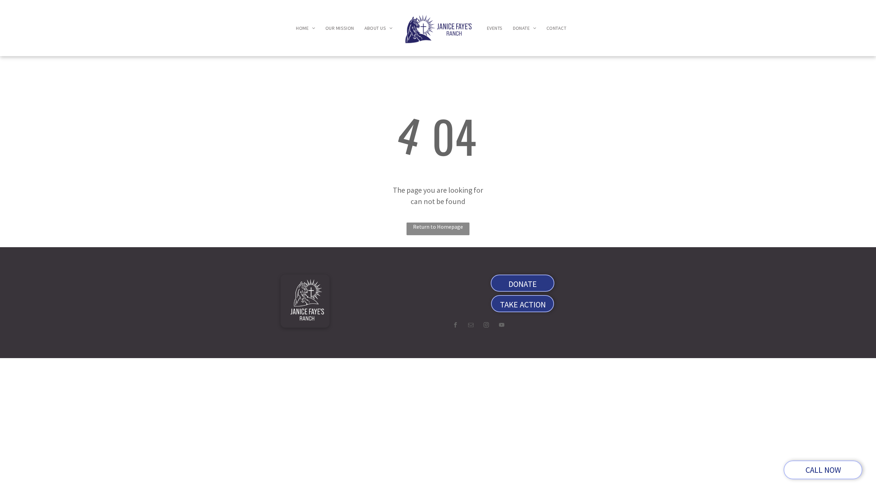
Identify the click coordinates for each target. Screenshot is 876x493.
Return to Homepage (438, 226)
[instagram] (486, 326)
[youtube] (502, 326)
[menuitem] (305, 28)
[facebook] (455, 326)
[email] (471, 326)
